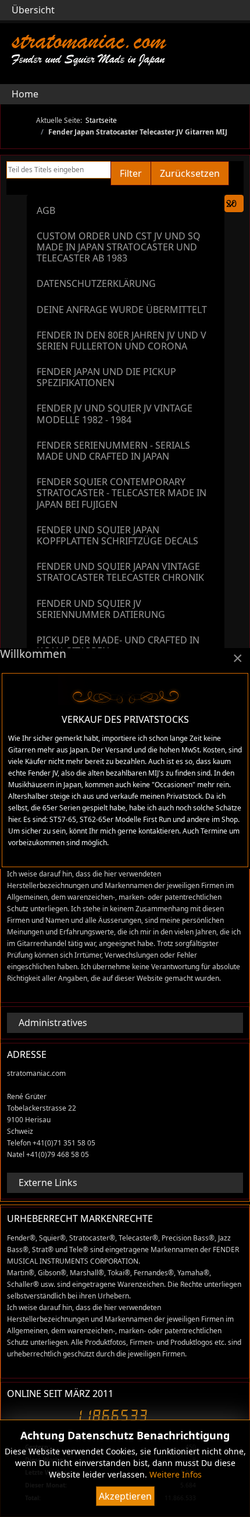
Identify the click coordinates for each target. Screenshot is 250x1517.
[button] (234, 94)
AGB (46, 210)
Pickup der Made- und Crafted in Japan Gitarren (118, 645)
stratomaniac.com (89, 40)
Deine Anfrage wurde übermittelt (122, 309)
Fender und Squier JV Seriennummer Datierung (101, 609)
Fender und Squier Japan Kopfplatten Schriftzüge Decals (117, 535)
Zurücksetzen (190, 173)
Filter (131, 173)
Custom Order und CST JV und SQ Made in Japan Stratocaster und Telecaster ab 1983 (119, 247)
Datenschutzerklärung (96, 283)
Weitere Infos (175, 1474)
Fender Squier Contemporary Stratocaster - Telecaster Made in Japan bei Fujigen (121, 492)
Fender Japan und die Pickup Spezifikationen (106, 377)
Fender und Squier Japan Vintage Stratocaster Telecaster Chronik (120, 572)
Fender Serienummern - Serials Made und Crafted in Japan (113, 451)
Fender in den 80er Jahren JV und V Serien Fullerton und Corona (121, 340)
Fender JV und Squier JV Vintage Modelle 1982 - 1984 (114, 413)
